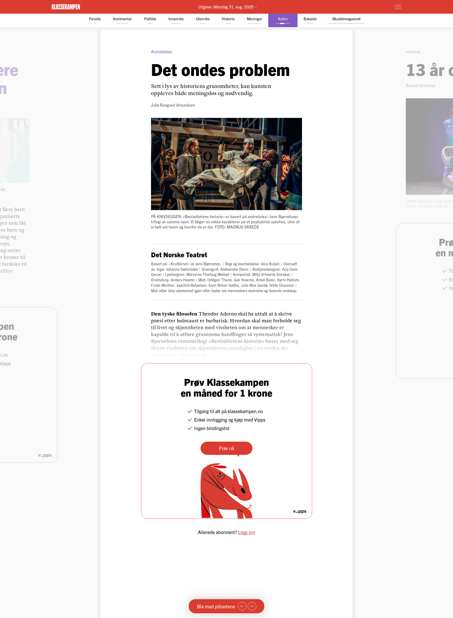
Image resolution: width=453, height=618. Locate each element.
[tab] (95, 20)
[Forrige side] (242, 606)
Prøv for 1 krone (370, 6)
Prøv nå (226, 448)
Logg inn (246, 532)
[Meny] (398, 7)
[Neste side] (252, 606)
